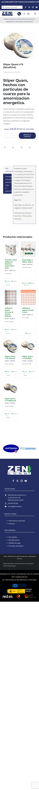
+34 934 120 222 (13, 503)
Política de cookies (8, 563)
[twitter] (29, 7)
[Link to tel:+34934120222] (19, 14)
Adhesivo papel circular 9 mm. (28, 310)
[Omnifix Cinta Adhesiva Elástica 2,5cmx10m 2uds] (10, 249)
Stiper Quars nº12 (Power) (10, 357)
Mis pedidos (13, 537)
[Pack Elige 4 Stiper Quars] (28, 249)
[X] (13, 147)
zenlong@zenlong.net (15, 506)
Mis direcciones (14, 540)
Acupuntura (30, 19)
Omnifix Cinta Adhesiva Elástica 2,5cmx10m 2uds (11, 264)
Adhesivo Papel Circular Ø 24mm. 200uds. (9, 312)
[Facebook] (5, 147)
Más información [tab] (8, 169)
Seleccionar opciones (26, 284)
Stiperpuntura (10, 21)
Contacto (12, 524)
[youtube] (36, 7)
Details (15, 281)
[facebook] (25, 7)
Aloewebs (19, 558)
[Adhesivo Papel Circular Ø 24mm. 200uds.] (10, 297)
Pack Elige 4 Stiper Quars (27, 261)
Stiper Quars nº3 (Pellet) (27, 357)
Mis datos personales (16, 546)
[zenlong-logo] (7, 12)
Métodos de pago (14, 543)
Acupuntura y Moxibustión (18, 19)
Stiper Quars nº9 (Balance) (10, 400)
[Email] (29, 147)
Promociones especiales (17, 521)
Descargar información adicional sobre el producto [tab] (8, 183)
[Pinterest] (21, 147)
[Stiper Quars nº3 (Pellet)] (28, 345)
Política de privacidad (9, 566)
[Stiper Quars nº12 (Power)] (10, 345)
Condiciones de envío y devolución (23, 563)
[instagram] (33, 7)
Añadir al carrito (27, 135)
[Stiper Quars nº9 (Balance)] (10, 388)
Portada (6, 19)
